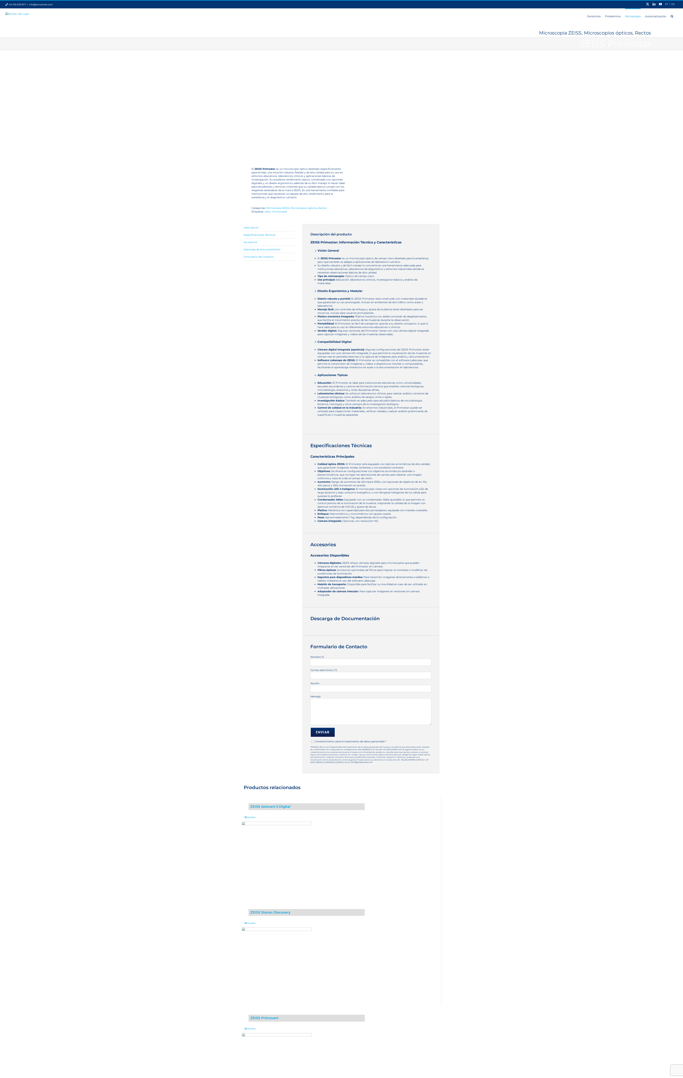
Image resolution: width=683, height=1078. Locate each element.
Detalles (251, 817)
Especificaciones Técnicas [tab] (259, 234)
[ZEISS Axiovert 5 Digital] (277, 856)
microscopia (279, 211)
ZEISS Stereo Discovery (270, 912)
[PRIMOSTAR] (291, 108)
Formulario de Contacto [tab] (259, 256)
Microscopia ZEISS (277, 208)
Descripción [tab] (251, 227)
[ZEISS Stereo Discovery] (277, 962)
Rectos (322, 208)
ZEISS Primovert (264, 1018)
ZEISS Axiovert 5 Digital (270, 807)
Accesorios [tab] (250, 242)
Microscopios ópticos (303, 208)
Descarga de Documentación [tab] (262, 249)
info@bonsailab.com (41, 4)
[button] (672, 16)
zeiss (267, 211)
